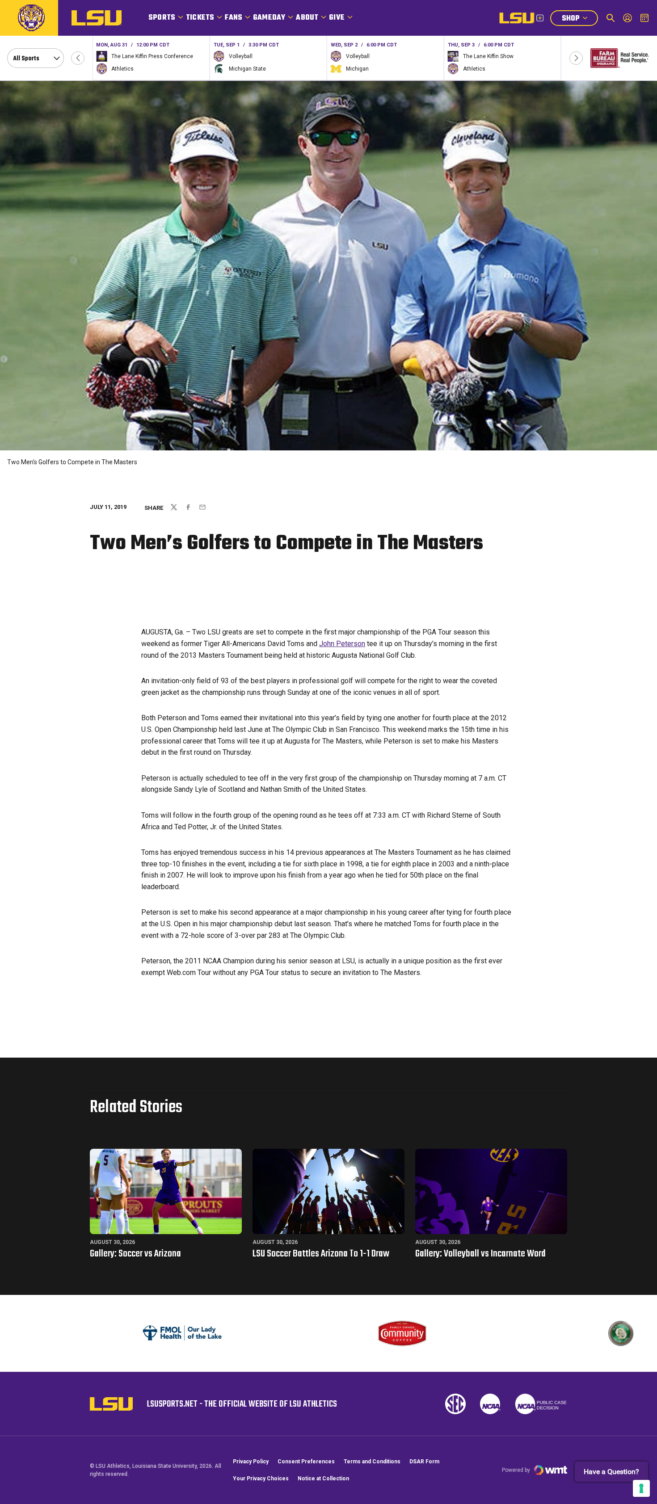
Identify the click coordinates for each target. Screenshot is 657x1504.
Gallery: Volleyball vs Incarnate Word (480, 1253)
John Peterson (342, 643)
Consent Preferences (306, 1461)
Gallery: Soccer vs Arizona (135, 1253)
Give (337, 18)
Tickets (200, 18)
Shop (579, 19)
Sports (161, 18)
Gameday (269, 18)
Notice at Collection (323, 1478)
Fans (233, 18)
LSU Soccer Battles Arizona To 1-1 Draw (321, 1253)
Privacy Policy (251, 1461)
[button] (77, 58)
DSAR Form (424, 1461)
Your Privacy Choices (261, 1478)
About (307, 18)
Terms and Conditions (372, 1461)
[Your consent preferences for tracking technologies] (641, 1488)
